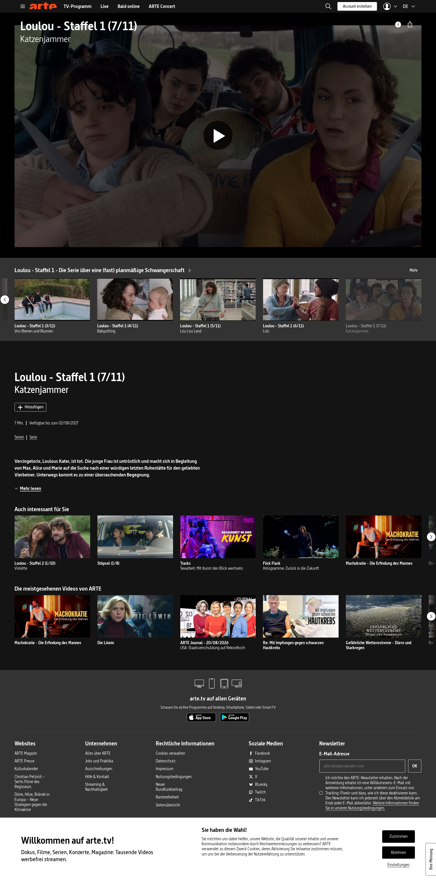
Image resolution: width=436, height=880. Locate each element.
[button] (328, 6)
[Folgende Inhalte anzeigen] (431, 536)
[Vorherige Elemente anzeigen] (4, 299)
